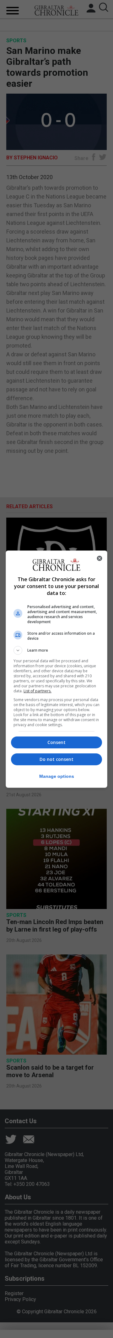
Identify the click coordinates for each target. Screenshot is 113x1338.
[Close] (99, 558)
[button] (56, 650)
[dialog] (56, 669)
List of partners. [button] (37, 691)
